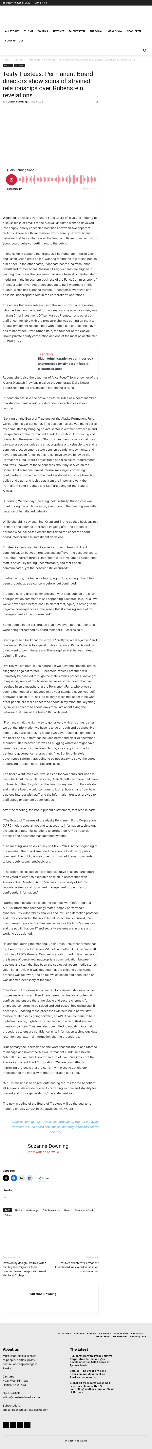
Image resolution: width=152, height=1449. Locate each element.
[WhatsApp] (34, 111)
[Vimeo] (141, 3)
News (67, 1210)
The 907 (18, 60)
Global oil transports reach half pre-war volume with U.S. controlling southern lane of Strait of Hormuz (92, 1387)
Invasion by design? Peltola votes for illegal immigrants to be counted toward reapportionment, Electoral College (25, 1269)
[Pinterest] (25, 111)
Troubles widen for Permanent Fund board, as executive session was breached (77, 1267)
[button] (144, 50)
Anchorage (32, 1210)
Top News (19, 65)
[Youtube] (147, 3)
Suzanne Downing (17, 101)
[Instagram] (130, 3)
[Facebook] (125, 3)
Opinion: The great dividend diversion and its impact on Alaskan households (88, 1374)
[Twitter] (136, 3)
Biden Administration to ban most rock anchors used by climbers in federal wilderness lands (65, 364)
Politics (8, 1214)
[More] (43, 111)
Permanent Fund (84, 1210)
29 (97, 101)
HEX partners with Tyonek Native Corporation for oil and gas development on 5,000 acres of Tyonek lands (91, 1360)
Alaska (18, 1210)
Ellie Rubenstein (51, 1210)
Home (6, 60)
